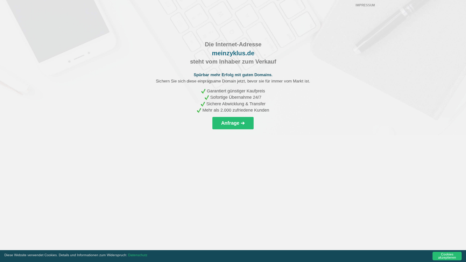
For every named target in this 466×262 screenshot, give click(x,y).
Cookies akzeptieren (447, 256)
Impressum (365, 5)
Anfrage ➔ (233, 123)
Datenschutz (137, 255)
